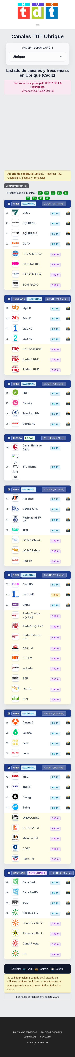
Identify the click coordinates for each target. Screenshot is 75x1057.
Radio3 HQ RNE (33, 626)
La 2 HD (27, 338)
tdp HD (27, 308)
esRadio (28, 668)
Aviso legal (30, 1037)
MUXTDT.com (41, 1043)
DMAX (26, 243)
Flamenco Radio (33, 933)
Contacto (45, 1037)
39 (34, 198)
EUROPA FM (31, 827)
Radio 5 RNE (31, 359)
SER (25, 678)
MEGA (26, 776)
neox (26, 743)
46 (47, 198)
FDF (25, 392)
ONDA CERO (31, 817)
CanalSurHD (30, 892)
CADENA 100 (31, 264)
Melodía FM (30, 838)
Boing (26, 807)
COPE (26, 848)
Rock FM (28, 858)
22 (46, 193)
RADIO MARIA (32, 274)
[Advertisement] (37, 132)
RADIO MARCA (32, 253)
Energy (27, 797)
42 (41, 198)
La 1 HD (27, 328)
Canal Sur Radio (33, 923)
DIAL (26, 699)
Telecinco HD (31, 413)
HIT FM (27, 658)
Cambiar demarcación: (37, 47)
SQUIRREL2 (30, 233)
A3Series (28, 498)
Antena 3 (28, 722)
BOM (26, 902)
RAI (25, 953)
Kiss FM (28, 647)
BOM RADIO (31, 284)
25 (53, 193)
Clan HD (28, 584)
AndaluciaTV (30, 912)
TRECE (27, 787)
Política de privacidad (25, 1032)
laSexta (27, 732)
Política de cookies (51, 1032)
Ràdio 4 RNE (31, 369)
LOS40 (27, 688)
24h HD (27, 318)
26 (59, 193)
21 (40, 193)
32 (66, 193)
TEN (25, 530)
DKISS (27, 604)
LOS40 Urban (31, 550)
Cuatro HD (29, 423)
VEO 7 (26, 212)
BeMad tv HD (30, 508)
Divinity (27, 403)
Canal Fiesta (31, 943)
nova (26, 753)
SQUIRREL (29, 223)
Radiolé (27, 560)
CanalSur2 (29, 882)
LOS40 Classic (32, 540)
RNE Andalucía (32, 348)
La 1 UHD (28, 594)
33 (28, 198)
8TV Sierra (29, 466)
